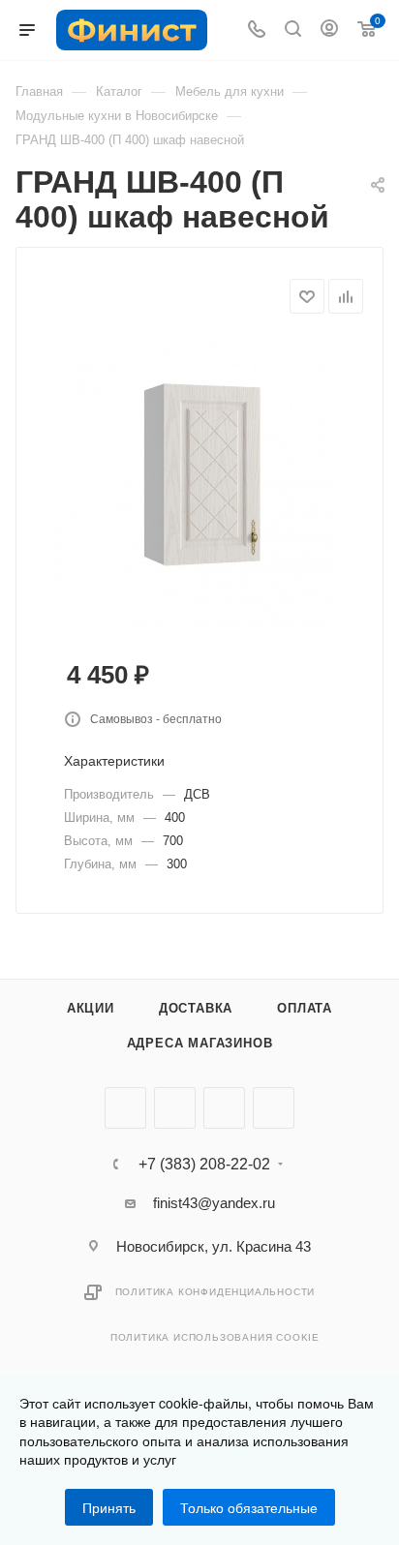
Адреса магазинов (200, 1043)
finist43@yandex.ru (214, 1203)
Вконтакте (125, 1108)
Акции (90, 1008)
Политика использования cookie (215, 1337)
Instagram (224, 1108)
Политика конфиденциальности (215, 1292)
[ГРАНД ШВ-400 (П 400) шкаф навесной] (199, 482)
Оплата (304, 1008)
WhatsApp (273, 1108)
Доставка (195, 1008)
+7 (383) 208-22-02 (204, 1164)
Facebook (175, 1108)
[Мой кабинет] (329, 30)
